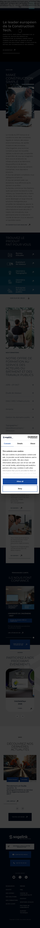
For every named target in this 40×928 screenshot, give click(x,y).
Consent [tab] (7, 443)
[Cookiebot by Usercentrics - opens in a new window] (28, 437)
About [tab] (32, 443)
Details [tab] (20, 443)
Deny (20, 489)
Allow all (20, 481)
